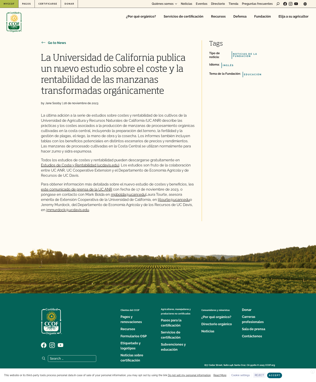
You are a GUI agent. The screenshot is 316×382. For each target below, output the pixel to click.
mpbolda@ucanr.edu (128, 194)
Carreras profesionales (253, 319)
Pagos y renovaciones (131, 319)
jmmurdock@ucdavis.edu (67, 210)
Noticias (186, 3)
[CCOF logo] (14, 18)
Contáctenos (252, 336)
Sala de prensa (253, 329)
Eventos (201, 3)
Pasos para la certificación (171, 322)
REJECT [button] (259, 375)
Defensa (240, 16)
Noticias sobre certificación (132, 357)
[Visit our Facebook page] (285, 4)
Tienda (233, 3)
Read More (219, 375)
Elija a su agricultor (294, 16)
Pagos (26, 4)
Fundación (262, 16)
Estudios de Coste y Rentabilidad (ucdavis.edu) (80, 165)
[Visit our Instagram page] (290, 4)
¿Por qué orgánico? (141, 16)
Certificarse (47, 4)
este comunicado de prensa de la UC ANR (76, 189)
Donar (69, 4)
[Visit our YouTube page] (296, 4)
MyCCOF (9, 4)
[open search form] (278, 3)
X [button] (312, 372)
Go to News (57, 43)
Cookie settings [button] (240, 375)
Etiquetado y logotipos (131, 345)
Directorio (218, 3)
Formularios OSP (134, 336)
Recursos (218, 16)
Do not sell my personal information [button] (189, 375)
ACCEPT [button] (274, 375)
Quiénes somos (163, 3)
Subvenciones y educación (173, 346)
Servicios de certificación (183, 16)
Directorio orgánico (216, 324)
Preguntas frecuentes (257, 3)
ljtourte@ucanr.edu (174, 199)
